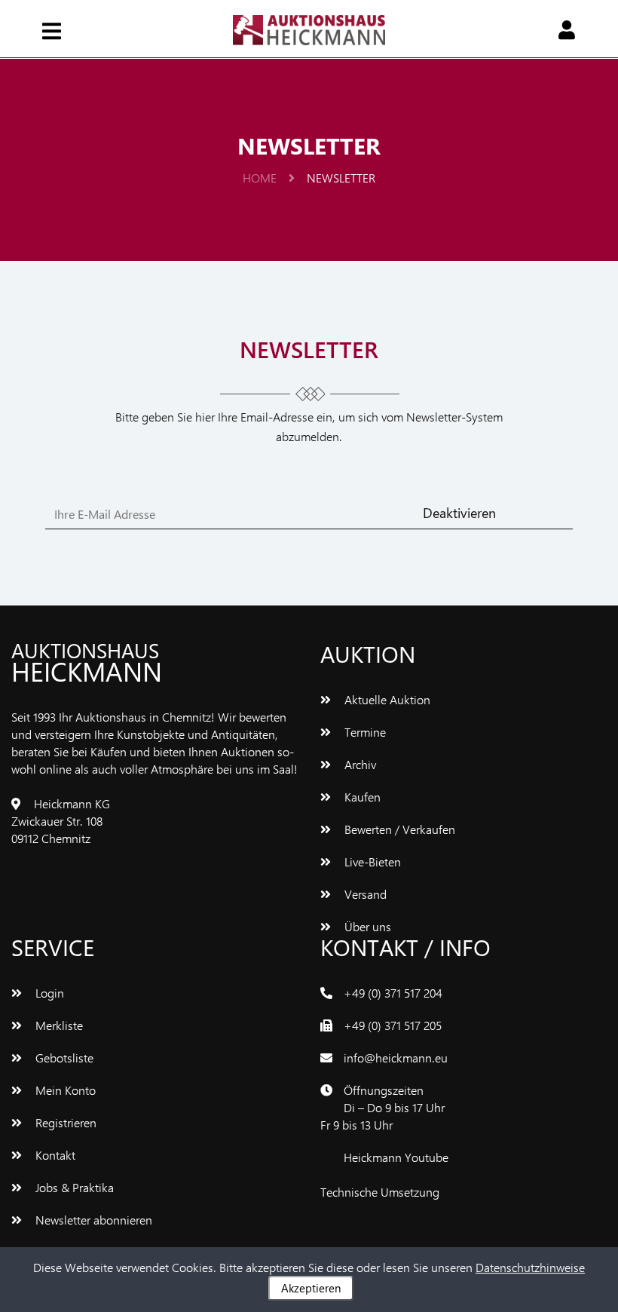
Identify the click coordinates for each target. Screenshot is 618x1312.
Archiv (358, 764)
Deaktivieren (459, 513)
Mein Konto (64, 1090)
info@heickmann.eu (396, 1057)
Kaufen (361, 797)
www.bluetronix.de (490, 1192)
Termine (363, 732)
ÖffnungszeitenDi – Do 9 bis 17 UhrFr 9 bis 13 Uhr (382, 1107)
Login (48, 993)
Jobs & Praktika (73, 1187)
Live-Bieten (371, 861)
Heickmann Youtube (396, 1157)
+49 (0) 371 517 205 (393, 1025)
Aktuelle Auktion (385, 699)
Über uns (366, 926)
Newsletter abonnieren (92, 1220)
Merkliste (57, 1025)
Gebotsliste (62, 1057)
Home (261, 177)
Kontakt (53, 1155)
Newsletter (341, 177)
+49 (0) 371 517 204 (393, 993)
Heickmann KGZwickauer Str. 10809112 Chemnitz (60, 820)
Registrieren (64, 1122)
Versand (364, 894)
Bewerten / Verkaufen (398, 829)
